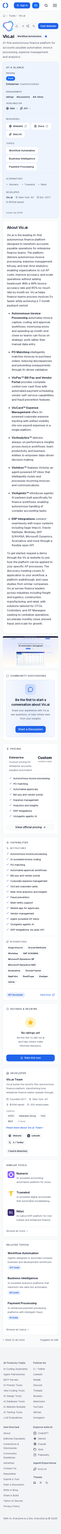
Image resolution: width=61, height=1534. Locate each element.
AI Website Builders (14, 1406)
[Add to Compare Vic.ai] (33, 26)
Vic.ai (22, 15)
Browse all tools (15, 1230)
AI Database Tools (14, 1401)
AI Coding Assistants (15, 1368)
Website (17, 1135)
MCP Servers (10, 1379)
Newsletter (9, 1473)
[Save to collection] (23, 26)
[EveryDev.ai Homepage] (5, 5)
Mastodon (39, 1401)
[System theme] (34, 1482)
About (7, 1433)
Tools (12, 15)
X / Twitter (18, 1142)
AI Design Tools (12, 1396)
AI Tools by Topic (14, 1362)
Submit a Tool (11, 1479)
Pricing (10, 73)
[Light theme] (40, 1482)
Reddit (37, 1379)
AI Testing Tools (12, 1412)
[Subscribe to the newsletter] (35, 5)
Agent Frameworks (14, 1374)
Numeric (14, 184)
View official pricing (28, 827)
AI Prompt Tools (12, 1385)
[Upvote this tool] (17, 26)
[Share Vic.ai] (27, 26)
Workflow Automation (22, 150)
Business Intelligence (22, 158)
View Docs (45, 994)
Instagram (39, 1417)
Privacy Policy (11, 1506)
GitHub (37, 1412)
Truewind (29, 184)
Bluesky (37, 1396)
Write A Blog (10, 1490)
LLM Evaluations (12, 1417)
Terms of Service (13, 1500)
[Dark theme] (46, 1482)
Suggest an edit (49, 1339)
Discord (37, 1385)
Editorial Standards (14, 1438)
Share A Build (11, 1495)
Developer (12, 192)
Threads (38, 1390)
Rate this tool (32, 1057)
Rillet (44, 184)
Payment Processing (21, 166)
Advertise (8, 1462)
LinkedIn (36, 1135)
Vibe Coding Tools (14, 1390)
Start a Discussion (30, 729)
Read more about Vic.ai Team (24, 1127)
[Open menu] (55, 5)
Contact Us (9, 1468)
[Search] (46, 5)
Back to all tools (15, 1339)
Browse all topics (16, 1329)
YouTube (38, 1406)
